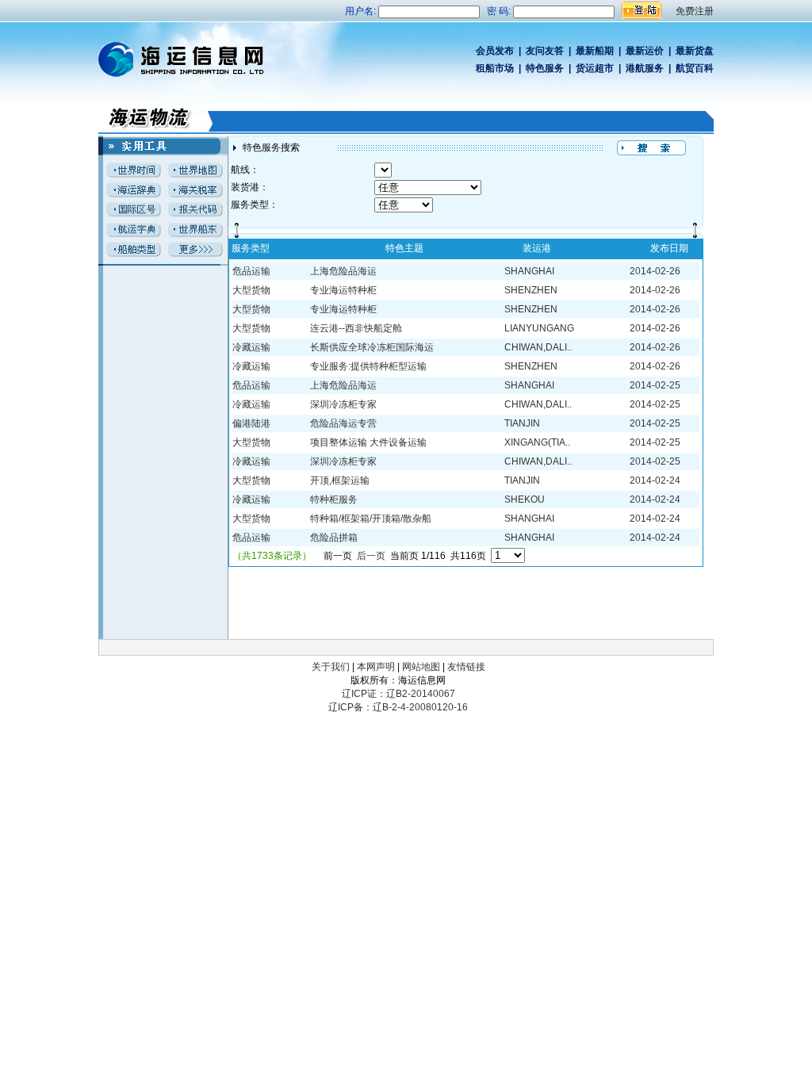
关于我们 (331, 666)
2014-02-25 (655, 385)
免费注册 (695, 11)
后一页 (371, 555)
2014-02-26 (655, 271)
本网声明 (376, 666)
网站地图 (421, 666)
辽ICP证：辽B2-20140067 (398, 693)
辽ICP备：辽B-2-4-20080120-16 (398, 707)
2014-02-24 (655, 480)
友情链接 (466, 666)
